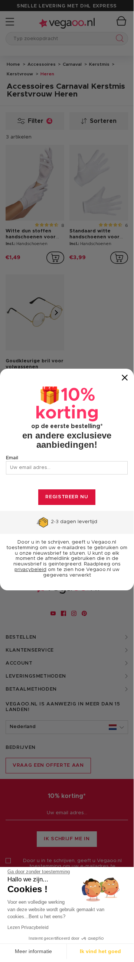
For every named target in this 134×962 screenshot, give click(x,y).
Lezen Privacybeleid (28, 927)
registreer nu (66, 497)
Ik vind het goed (100, 951)
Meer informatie (33, 951)
